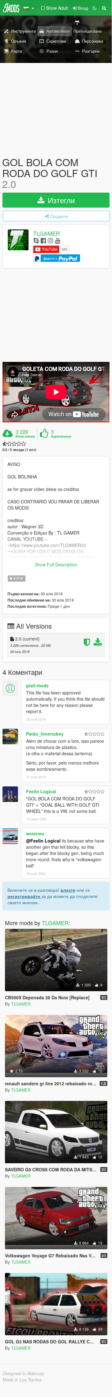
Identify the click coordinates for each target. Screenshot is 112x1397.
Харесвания (61, 436)
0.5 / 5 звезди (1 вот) (19, 449)
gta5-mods (37, 685)
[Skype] (36, 240)
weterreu (35, 833)
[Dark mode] (94, 8)
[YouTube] (57, 240)
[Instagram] (50, 240)
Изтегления (25, 436)
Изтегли (60, 199)
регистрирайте (24, 896)
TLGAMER (46, 233)
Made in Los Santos (22, 1379)
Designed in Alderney (23, 1373)
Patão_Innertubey (45, 734)
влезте (67, 890)
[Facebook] (43, 240)
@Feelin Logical (43, 841)
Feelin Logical (41, 791)
